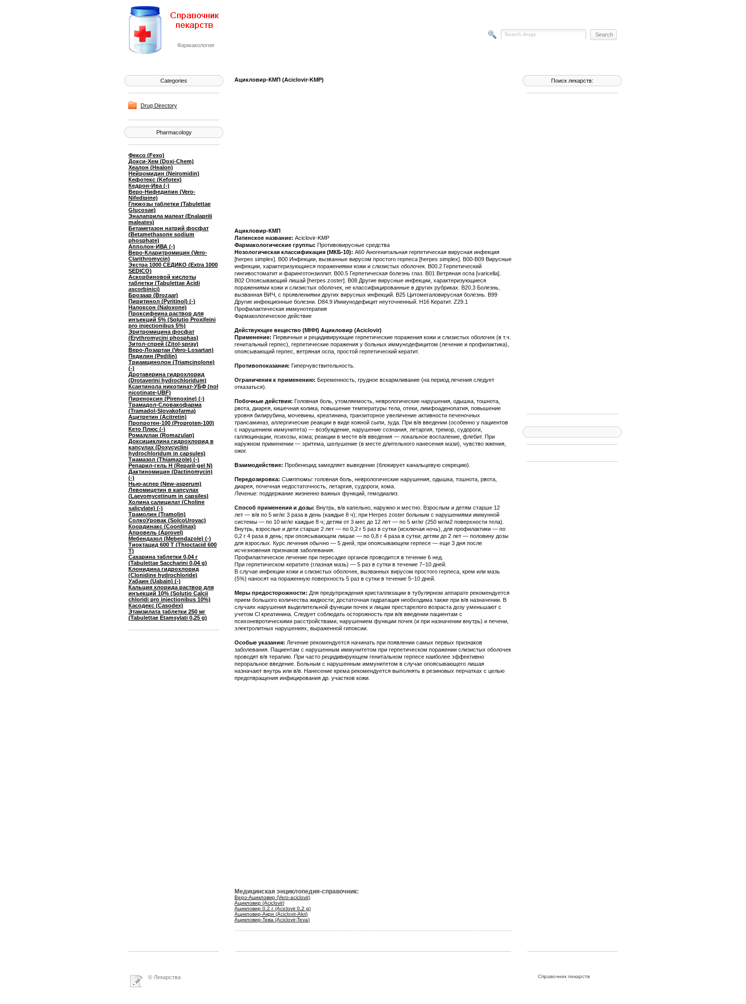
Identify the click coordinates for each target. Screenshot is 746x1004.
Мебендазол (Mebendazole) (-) (169, 538)
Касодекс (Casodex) (155, 605)
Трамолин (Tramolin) (157, 514)
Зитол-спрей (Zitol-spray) (163, 344)
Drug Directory (159, 105)
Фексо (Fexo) (146, 155)
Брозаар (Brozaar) (153, 295)
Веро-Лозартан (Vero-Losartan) (171, 350)
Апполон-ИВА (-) (151, 246)
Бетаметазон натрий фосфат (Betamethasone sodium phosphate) (168, 234)
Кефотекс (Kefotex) (155, 179)
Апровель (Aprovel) (155, 532)
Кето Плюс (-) (146, 429)
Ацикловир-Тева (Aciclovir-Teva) (272, 919)
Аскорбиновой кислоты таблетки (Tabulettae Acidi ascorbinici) (164, 283)
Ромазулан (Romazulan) (161, 435)
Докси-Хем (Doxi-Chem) (161, 161)
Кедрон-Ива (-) (148, 186)
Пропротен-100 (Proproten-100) (171, 423)
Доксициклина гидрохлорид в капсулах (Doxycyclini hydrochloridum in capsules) (171, 447)
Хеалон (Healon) (150, 167)
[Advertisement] (567, 252)
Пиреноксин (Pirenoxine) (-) (166, 399)
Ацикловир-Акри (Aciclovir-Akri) (271, 914)
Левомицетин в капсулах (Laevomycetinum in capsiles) (168, 493)
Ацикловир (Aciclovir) (259, 903)
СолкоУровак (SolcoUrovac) (167, 520)
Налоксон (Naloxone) (157, 307)
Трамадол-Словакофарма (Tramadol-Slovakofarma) (164, 408)
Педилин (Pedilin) (152, 356)
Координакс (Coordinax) (162, 526)
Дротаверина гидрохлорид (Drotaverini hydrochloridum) (167, 377)
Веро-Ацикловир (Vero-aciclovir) (272, 897)
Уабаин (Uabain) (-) (154, 581)
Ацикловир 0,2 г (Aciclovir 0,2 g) (272, 908)
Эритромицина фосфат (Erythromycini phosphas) (163, 335)
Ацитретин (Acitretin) (157, 417)
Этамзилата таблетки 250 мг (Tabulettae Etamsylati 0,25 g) (167, 614)
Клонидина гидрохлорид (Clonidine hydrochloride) (163, 572)
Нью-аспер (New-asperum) (164, 484)
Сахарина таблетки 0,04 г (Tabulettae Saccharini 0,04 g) (167, 560)
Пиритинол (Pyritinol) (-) (161, 301)
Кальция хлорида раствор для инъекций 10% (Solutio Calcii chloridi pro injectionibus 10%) (171, 593)
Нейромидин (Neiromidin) (163, 173)
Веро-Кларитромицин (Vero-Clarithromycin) (167, 255)
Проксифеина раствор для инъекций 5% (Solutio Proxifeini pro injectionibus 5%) (172, 319)
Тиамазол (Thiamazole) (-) (163, 459)
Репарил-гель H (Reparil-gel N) (170, 465)
